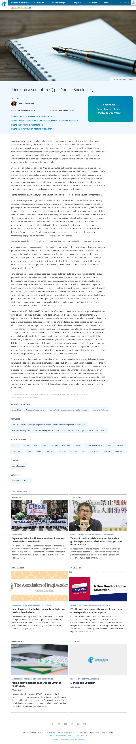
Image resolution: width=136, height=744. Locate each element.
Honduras (28, 451)
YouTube (65, 724)
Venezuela (118, 451)
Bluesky (78, 724)
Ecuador (110, 445)
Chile (44, 445)
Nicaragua (50, 451)
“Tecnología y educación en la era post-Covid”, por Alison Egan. (39, 674)
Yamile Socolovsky (18, 466)
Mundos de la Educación (21, 7)
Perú (83, 451)
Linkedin (84, 724)
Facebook (52, 724)
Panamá (62, 451)
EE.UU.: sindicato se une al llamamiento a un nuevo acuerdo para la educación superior (98, 599)
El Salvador (121, 445)
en (121, 3)
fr (125, 3)
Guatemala (16, 451)
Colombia (54, 445)
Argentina (15, 445)
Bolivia (26, 445)
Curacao (78, 445)
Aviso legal (57, 739)
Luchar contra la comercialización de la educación (69, 410)
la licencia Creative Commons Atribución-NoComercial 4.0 (68, 735)
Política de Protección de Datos (73, 739)
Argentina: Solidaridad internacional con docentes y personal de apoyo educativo (39, 528)
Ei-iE (4, 4)
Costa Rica (66, 445)
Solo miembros (133, 2)
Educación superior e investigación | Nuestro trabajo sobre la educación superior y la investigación (49, 424)
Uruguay (106, 451)
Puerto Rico (94, 451)
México (39, 451)
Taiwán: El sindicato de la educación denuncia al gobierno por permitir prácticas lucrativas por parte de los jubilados (98, 528)
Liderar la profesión (100, 410)
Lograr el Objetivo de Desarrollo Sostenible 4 (28, 410)
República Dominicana (94, 445)
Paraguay (73, 451)
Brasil (36, 445)
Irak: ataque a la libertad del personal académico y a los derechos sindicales (39, 598)
